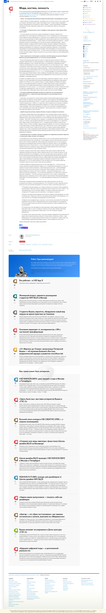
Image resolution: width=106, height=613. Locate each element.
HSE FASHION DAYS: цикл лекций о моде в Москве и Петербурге (41, 379)
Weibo (86, 53)
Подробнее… (33, 273)
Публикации (65, 589)
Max (85, 56)
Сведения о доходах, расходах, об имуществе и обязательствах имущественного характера (15, 596)
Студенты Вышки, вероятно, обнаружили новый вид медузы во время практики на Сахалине (42, 312)
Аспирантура (29, 589)
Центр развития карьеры (31, 593)
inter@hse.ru (85, 107)
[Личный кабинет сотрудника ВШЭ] (98, 1)
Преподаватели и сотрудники (14, 585)
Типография (65, 585)
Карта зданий (85, 116)
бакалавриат (28, 244)
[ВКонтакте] (20, 225)
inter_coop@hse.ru (86, 114)
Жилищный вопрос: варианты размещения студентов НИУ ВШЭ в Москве (38, 296)
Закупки (10, 588)
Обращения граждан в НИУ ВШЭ (14, 589)
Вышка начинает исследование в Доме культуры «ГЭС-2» (40, 530)
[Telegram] (22, 225)
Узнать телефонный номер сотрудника (90, 76)
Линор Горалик (33, 16)
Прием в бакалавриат (30, 585)
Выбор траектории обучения (25, 250)
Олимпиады (29, 583)
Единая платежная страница (13, 604)
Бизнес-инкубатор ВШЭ (31, 594)
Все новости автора (28, 236)
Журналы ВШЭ (65, 588)
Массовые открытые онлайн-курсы (87, 584)
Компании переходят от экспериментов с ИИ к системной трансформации (40, 330)
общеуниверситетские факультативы (47, 244)
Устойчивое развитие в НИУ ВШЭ (15, 583)
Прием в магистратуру (31, 588)
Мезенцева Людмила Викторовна (32, 235)
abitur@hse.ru (85, 88)
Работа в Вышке (11, 605)
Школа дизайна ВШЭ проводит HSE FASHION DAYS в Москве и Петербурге (42, 459)
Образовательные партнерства (32, 596)
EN (92, 1)
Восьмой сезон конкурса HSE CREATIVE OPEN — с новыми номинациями (41, 420)
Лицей (28, 580)
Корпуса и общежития (13, 586)
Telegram (86, 49)
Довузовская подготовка (31, 581)
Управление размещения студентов (90, 97)
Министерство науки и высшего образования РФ (87, 581)
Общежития (85, 95)
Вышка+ (28, 586)
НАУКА (46, 578)
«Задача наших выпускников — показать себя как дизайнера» (40, 498)
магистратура (34, 244)
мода (40, 244)
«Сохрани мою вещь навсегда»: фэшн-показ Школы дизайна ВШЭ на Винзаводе (42, 442)
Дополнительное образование (32, 591)
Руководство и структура (13, 581)
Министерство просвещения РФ (87, 583)
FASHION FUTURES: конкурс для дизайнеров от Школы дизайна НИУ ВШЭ (40, 478)
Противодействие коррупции (14, 593)
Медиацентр (65, 586)
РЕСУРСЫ (65, 578)
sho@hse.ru (85, 100)
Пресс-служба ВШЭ (87, 119)
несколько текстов (40, 71)
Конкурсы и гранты (48, 589)
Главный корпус (86, 60)
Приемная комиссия (87, 81)
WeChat (86, 51)
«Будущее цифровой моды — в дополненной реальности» (38, 549)
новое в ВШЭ (22, 244)
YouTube (86, 48)
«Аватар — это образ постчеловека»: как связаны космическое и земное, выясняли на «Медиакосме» (42, 515)
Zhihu (86, 55)
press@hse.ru (85, 124)
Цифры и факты (11, 580)
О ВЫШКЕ (11, 578)
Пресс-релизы (86, 125)
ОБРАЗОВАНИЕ (30, 578)
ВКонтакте (87, 46)
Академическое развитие (49, 588)
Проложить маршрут (87, 117)
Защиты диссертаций (48, 586)
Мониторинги (47, 583)
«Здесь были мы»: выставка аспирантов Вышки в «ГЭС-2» (40, 400)
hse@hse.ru (85, 79)
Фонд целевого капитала (13, 591)
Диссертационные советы (49, 585)
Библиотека (65, 580)
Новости (37, 574)
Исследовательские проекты (50, 581)
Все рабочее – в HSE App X (31, 280)
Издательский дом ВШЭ (67, 581)
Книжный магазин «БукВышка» (68, 583)
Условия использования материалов (90, 127)
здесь (73, 610)
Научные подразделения (49, 580)
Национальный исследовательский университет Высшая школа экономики (22, 574)
